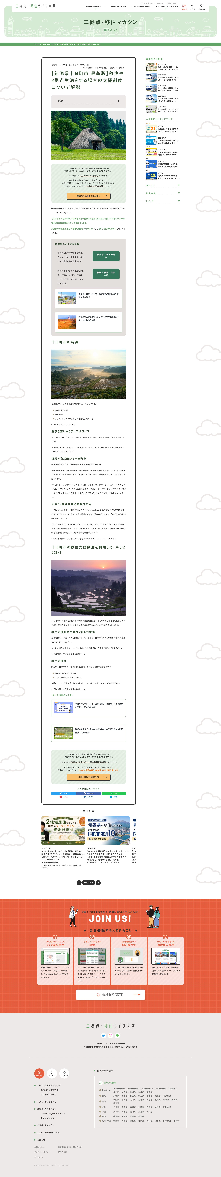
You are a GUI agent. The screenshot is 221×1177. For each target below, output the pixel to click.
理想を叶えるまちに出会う (88, 196)
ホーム (37, 44)
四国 (104, 1116)
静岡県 (174, 1100)
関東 (104, 1096)
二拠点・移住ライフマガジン (165, 6)
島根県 (124, 1112)
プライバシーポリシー (42, 1152)
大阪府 (141, 1107)
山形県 (141, 1092)
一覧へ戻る (88, 883)
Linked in (90, 797)
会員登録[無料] (112, 994)
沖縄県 (176, 1121)
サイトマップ (38, 1157)
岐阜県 (166, 1100)
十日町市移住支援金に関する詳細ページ (68, 654)
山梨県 (149, 1100)
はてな (115, 797)
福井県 (141, 1100)
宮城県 (124, 1092)
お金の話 (77, 865)
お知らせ (160, 3)
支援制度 (121, 68)
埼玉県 (141, 1096)
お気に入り (201, 9)
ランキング (106, 862)
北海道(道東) (161, 1088)
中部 (104, 1101)
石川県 (133, 1100)
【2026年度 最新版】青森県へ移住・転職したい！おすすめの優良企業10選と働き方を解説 (108, 852)
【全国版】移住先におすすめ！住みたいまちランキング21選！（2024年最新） (168, 131)
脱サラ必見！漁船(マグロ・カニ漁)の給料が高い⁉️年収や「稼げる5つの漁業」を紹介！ (168, 144)
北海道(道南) (133, 1088)
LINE (115, 793)
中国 (104, 1112)
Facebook (90, 793)
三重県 (116, 1107)
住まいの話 (67, 865)
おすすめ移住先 (101, 68)
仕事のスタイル (93, 862)
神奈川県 (167, 1096)
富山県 (124, 1100)
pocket (65, 797)
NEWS (45, 868)
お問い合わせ (171, 3)
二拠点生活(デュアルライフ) (53, 1114)
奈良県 (158, 1107)
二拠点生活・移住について (95, 6)
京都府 (133, 1107)
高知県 (141, 1116)
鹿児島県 (167, 1121)
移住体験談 (106, 273)
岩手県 (116, 1092)
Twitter (65, 793)
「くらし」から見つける (140, 6)
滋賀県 (124, 1107)
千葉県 (149, 1096)
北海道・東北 (107, 1090)
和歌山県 (167, 1107)
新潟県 (112, 68)
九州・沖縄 (106, 1121)
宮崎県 (158, 1121)
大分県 (149, 1121)
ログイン (192, 9)
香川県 (124, 1116)
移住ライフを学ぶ (48, 1095)
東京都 (158, 1096)
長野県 (158, 1100)
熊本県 (141, 1121)
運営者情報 (62, 1152)
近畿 (104, 1107)
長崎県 (133, 1121)
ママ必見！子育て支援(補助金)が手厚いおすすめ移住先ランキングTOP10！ (168, 155)
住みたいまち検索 (119, 6)
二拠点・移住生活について (49, 1085)
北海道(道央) (119, 1088)
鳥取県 (116, 1112)
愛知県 (116, 1103)
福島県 (149, 1092)
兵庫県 (149, 1107)
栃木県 (124, 1096)
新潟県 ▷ (106, 256)
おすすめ (57, 865)
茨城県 (116, 1096)
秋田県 (133, 1092)
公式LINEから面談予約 (88, 777)
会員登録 (184, 9)
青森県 (172, 1088)
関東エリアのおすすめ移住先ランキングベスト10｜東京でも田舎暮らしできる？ (168, 179)
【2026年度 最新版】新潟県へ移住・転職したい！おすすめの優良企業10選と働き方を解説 (168, 102)
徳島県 (116, 1116)
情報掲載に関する (70, 1147)
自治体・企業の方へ (147, 3)
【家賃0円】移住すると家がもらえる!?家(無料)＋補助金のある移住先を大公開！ (168, 167)
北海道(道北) (147, 1088)
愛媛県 (133, 1116)
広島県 (141, 1112)
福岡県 (116, 1121)
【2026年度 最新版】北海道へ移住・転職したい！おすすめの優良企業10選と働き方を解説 (168, 91)
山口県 (149, 1112)
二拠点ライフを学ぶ (49, 1090)
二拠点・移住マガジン (49, 44)
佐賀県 (124, 1121)
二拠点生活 (63, 44)
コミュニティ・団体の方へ (48, 1133)
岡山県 (133, 1112)
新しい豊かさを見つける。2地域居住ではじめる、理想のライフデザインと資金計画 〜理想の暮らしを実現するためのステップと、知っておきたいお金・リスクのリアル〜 (63, 855)
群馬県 (133, 1096)
